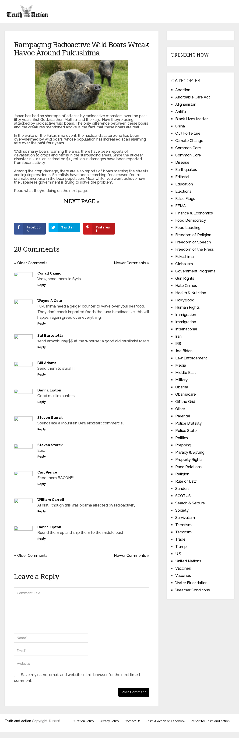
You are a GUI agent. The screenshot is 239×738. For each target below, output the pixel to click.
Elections (183, 191)
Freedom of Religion (193, 235)
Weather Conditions (192, 590)
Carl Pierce (47, 472)
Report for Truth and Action (210, 721)
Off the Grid (185, 401)
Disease (182, 162)
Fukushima (184, 256)
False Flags (185, 198)
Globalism (184, 264)
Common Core (188, 148)
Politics (181, 438)
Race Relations (188, 467)
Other (180, 409)
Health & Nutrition (190, 293)
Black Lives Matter (191, 119)
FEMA (180, 206)
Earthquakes (186, 169)
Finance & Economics (194, 213)
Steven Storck (50, 418)
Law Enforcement (191, 358)
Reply (41, 285)
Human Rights (187, 307)
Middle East (185, 372)
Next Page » (81, 201)
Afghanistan (185, 104)
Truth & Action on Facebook (165, 721)
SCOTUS (183, 496)
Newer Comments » (131, 263)
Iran (178, 336)
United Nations (188, 561)
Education (184, 184)
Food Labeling (187, 227)
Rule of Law (186, 481)
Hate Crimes (186, 285)
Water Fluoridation (191, 583)
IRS (178, 343)
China (180, 126)
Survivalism (185, 517)
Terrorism (183, 525)
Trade (180, 539)
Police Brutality (188, 423)
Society (182, 510)
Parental (182, 416)
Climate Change (189, 140)
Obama (181, 387)
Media (180, 365)
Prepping (183, 445)
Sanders (182, 488)
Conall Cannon (50, 273)
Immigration (185, 314)
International (186, 329)
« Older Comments (30, 263)
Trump (181, 546)
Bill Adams (46, 363)
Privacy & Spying (189, 452)
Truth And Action (18, 721)
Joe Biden (184, 351)
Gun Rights (184, 278)
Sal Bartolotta (50, 335)
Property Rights (189, 459)
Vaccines (183, 568)
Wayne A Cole (49, 301)
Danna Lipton (49, 390)
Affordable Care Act (192, 97)
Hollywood (184, 300)
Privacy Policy (109, 721)
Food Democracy (190, 220)
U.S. (178, 554)
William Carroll (50, 500)
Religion (182, 474)
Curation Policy (83, 721)
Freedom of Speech (193, 242)
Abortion (182, 90)
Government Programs (195, 271)
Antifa (180, 111)
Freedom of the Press (194, 249)
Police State (186, 430)
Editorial (182, 177)
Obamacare (185, 394)
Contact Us (132, 721)
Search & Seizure (190, 503)
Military (181, 380)
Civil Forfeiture (187, 133)
